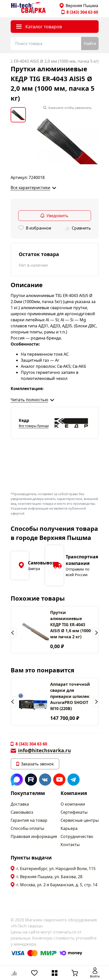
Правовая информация (34, 836)
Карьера (69, 828)
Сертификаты (74, 812)
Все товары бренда (34, 425)
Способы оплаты (27, 828)
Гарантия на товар (29, 820)
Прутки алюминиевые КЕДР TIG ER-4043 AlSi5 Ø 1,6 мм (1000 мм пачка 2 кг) (70, 625)
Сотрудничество (77, 836)
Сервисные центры (80, 820)
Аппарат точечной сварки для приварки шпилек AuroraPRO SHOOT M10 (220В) (70, 696)
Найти (90, 43)
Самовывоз (22, 812)
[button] (13, 632)
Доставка (20, 804)
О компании (73, 804)
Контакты (70, 844)
